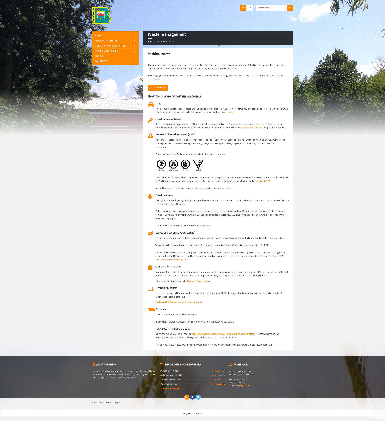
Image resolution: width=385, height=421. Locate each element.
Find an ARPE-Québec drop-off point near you (178, 302)
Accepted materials (251, 127)
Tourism (100, 56)
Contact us (101, 61)
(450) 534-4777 (218, 379)
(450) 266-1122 (218, 384)
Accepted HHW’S (262, 180)
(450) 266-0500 (218, 375)
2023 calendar (158, 87)
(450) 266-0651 (218, 370)
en (243, 7)
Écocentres (227, 112)
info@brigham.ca (242, 385)
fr (249, 7)
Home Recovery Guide (198, 280)
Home (150, 41)
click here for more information (171, 259)
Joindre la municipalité (170, 388)
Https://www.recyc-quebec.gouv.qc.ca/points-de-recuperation (222, 333)
